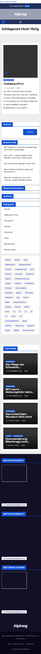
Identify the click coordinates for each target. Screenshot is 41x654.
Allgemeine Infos (11, 215)
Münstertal (29, 293)
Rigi (18, 297)
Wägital (16, 330)
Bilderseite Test (19, 644)
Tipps (6, 238)
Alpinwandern (10, 264)
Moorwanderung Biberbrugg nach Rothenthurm (16, 441)
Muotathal (8, 293)
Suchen (7, 124)
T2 (14, 311)
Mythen (18, 293)
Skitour (26, 307)
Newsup (33, 636)
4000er (17, 260)
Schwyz (7, 226)
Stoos (7, 311)
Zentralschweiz (28, 330)
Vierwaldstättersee (12, 321)
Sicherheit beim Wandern (20, 649)
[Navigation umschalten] (20, 21)
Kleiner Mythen (21, 288)
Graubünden (29, 283)
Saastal (25, 297)
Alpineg (20, 14)
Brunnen (8, 274)
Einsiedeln (29, 274)
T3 (20, 311)
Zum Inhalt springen (8, 2)
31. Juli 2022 (9, 88)
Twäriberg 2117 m (13, 83)
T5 (31, 311)
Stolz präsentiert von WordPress (13, 636)
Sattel (7, 302)
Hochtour (8, 288)
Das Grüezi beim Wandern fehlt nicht (19, 163)
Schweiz (8, 307)
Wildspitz (30, 325)
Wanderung (20, 325)
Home (10, 644)
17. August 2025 (13, 420)
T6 (6, 316)
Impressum (8, 221)
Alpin (25, 260)
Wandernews (9, 244)
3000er (8, 260)
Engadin (8, 279)
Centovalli (18, 274)
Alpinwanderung (25, 264)
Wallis (25, 321)
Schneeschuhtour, (19, 302)
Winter (7, 330)
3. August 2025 (12, 445)
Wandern (8, 325)
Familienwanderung (22, 279)
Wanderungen (8, 80)
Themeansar (20, 638)
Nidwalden (9, 297)
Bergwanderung (21, 269)
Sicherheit (8, 232)
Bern (32, 269)
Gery (19, 88)
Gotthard (18, 283)
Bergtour (8, 269)
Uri (21, 316)
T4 (25, 311)
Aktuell (7, 209)
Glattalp (8, 283)
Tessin (13, 316)
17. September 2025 (14, 371)
